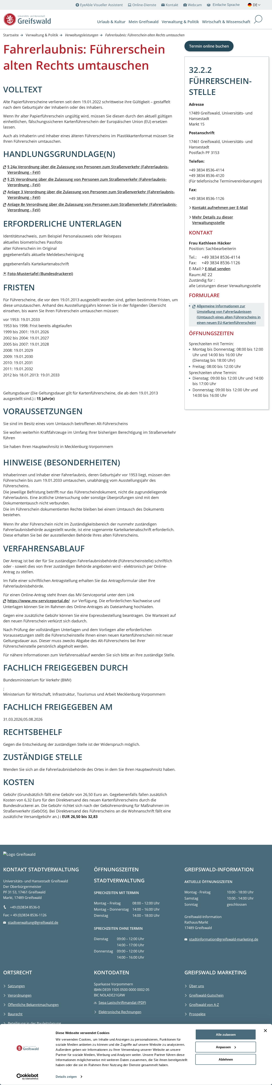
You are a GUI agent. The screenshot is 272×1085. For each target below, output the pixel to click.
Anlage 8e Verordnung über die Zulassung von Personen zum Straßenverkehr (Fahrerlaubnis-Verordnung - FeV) (92, 207)
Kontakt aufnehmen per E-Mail (220, 207)
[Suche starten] (258, 19)
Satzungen (16, 986)
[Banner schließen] (265, 1030)
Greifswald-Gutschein (206, 995)
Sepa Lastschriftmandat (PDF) (122, 1002)
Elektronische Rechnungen (120, 1012)
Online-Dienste (144, 5)
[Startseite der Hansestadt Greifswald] (27, 19)
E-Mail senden (217, 268)
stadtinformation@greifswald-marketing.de (223, 939)
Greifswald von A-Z (204, 1004)
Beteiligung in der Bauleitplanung (34, 1023)
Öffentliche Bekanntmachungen (33, 1004)
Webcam (195, 5)
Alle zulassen (226, 1034)
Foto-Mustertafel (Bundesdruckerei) (40, 273)
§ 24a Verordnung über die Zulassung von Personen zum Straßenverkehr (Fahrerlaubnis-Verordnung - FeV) (88, 169)
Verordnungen (19, 995)
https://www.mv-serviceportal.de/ (38, 600)
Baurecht (15, 1014)
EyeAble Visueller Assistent (101, 5)
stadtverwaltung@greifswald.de (33, 922)
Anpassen (223, 1047)
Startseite (11, 35)
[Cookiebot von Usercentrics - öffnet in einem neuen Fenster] (27, 1077)
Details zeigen (66, 1076)
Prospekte (197, 1014)
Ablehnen (226, 1059)
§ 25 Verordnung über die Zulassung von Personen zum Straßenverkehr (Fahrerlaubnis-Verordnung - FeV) (87, 182)
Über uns (196, 986)
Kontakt (172, 5)
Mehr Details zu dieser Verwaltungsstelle (212, 220)
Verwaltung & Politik (42, 35)
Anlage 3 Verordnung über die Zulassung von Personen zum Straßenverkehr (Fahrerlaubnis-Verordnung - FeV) (91, 194)
